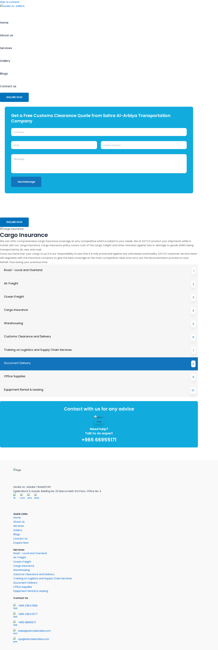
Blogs (4, 73)
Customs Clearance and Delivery (34, 574)
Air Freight (19, 557)
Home (4, 23)
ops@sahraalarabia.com (33, 639)
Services (6, 48)
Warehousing (21, 570)
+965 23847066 (28, 605)
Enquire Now (21, 543)
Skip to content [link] (9, 2)
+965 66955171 (99, 439)
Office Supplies (22, 587)
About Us (19, 522)
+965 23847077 (28, 614)
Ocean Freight (22, 562)
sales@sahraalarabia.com (34, 631)
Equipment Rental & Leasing (30, 591)
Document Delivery (25, 583)
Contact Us (20, 538)
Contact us (8, 86)
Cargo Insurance (23, 566)
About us (6, 35)
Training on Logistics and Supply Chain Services (42, 578)
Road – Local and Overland (30, 553)
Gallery (5, 61)
